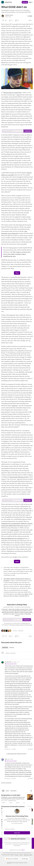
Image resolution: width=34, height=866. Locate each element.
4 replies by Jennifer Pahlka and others (16, 753)
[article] (17, 799)
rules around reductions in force (18, 477)
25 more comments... (6, 783)
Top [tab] (3, 790)
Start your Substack (12, 858)
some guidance (14, 530)
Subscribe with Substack (18, 839)
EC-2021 (7, 662)
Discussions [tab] (13, 790)
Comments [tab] (5, 647)
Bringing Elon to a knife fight (10, 795)
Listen (30, 16)
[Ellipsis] (32, 662)
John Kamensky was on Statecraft (14, 232)
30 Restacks (20, 630)
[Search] (31, 790)
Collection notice (28, 855)
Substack (9, 862)
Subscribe (24, 2)
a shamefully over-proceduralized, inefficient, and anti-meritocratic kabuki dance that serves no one (17, 523)
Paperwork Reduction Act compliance (12, 538)
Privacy (16, 855)
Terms (21, 855)
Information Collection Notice (20, 844)
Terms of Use (25, 842)
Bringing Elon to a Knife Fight (12, 93)
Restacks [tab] (11, 647)
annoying (14, 406)
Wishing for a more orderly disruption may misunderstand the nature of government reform (13, 798)
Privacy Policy (17, 845)
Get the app (25, 858)
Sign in (30, 2)
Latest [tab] (7, 790)
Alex (6, 759)
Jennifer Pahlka (9, 15)
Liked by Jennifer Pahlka (12, 663)
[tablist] (8, 647)
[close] (29, 809)
